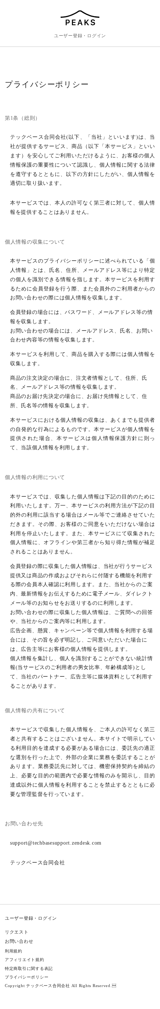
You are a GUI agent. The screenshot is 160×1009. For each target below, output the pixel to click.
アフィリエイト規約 (24, 959)
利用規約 (13, 951)
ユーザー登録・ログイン (80, 35)
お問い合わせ (19, 941)
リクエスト (17, 932)
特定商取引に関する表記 (29, 968)
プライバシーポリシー (27, 977)
